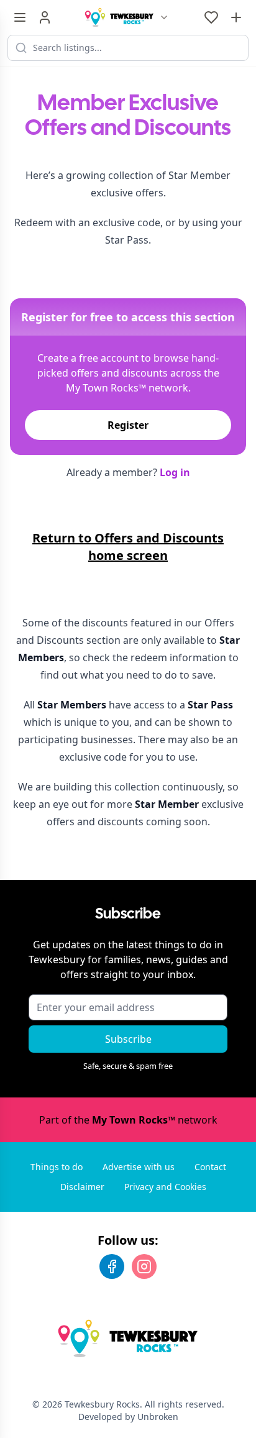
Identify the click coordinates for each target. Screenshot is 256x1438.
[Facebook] (111, 1266)
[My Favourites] (211, 17)
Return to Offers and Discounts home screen (128, 546)
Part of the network (128, 1120)
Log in (175, 472)
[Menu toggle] (19, 17)
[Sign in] (44, 17)
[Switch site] (164, 17)
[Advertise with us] (236, 17)
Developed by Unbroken (128, 1416)
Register (128, 425)
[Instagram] (144, 1266)
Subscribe (128, 1039)
